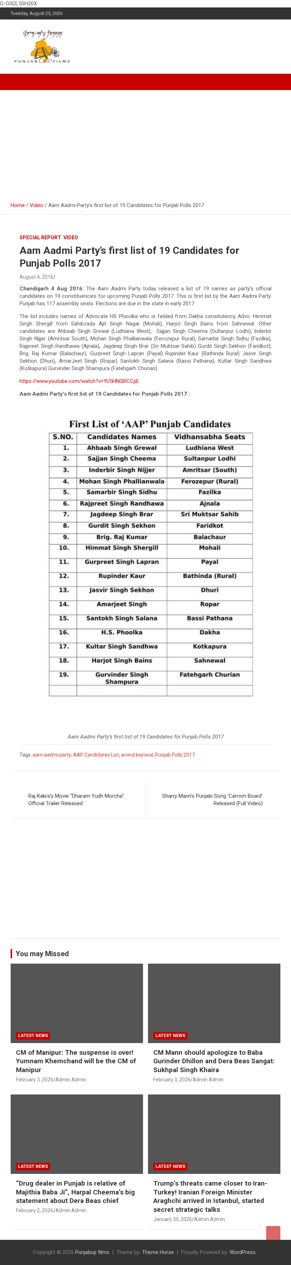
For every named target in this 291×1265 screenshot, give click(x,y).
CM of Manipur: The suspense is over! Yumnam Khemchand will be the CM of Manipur (76, 1061)
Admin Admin (70, 1079)
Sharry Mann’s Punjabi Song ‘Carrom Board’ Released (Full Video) (212, 800)
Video (71, 237)
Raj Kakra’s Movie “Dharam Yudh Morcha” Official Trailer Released (76, 800)
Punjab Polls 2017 (175, 755)
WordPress (243, 1252)
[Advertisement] (145, 143)
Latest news (33, 1035)
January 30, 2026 (172, 1219)
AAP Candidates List (96, 755)
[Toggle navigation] (19, 82)
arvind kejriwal (137, 755)
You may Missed (42, 953)
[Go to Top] (273, 1233)
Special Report (40, 237)
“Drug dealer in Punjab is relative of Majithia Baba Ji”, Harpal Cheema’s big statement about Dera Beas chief (75, 1192)
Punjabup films (92, 1252)
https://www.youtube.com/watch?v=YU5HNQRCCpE (79, 381)
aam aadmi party (52, 755)
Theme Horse (158, 1252)
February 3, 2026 (34, 1079)
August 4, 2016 (36, 277)
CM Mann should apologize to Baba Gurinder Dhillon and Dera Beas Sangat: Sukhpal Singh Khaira (214, 1061)
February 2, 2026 (34, 1210)
